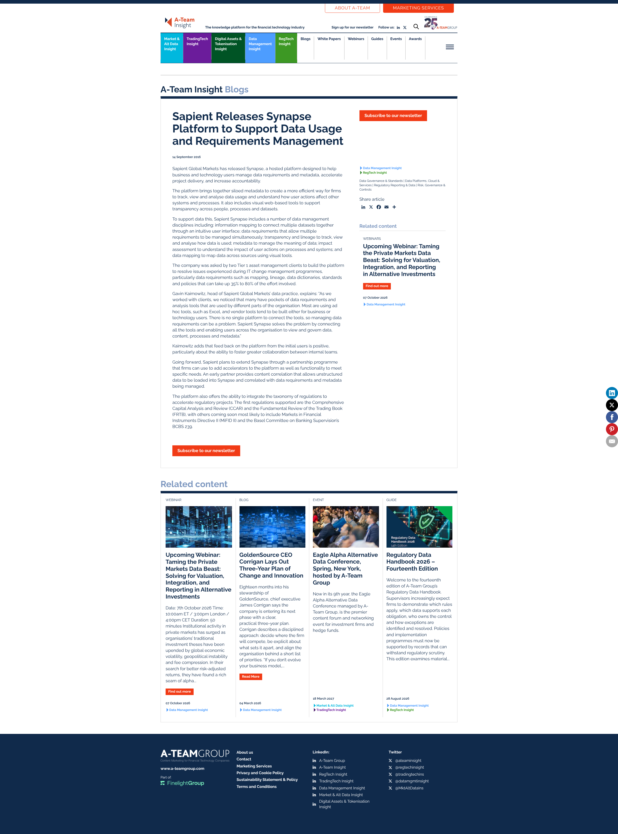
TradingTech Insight (197, 41)
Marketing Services (418, 8)
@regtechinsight (409, 767)
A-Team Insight (332, 767)
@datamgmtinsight (412, 781)
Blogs (305, 39)
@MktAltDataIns (409, 788)
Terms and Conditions (257, 786)
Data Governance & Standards (381, 181)
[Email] (612, 441)
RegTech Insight (286, 41)
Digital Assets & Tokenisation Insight (228, 44)
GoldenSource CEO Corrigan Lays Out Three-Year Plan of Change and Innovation (271, 565)
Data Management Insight (260, 44)
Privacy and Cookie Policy (260, 773)
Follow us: (386, 27)
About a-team (352, 8)
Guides (377, 39)
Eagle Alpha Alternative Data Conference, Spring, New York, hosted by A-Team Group (345, 568)
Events (396, 39)
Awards (415, 39)
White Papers (329, 39)
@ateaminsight (408, 760)
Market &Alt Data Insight (172, 44)
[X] (612, 405)
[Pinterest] (612, 429)
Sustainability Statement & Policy (267, 779)
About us (245, 752)
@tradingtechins (409, 774)
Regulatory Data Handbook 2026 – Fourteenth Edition (412, 561)
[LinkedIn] (612, 393)
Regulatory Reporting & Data (394, 185)
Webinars (356, 39)
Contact (244, 759)
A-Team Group (332, 760)
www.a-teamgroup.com (182, 768)
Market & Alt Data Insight (335, 706)
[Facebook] (612, 417)
